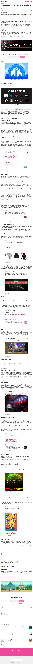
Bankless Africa (3, 456)
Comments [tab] (2, 613)
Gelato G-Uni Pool (28, 200)
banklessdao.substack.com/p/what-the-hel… (11, 164)
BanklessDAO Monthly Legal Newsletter (7, 640)
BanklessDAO (14, 54)
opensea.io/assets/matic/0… (9, 510)
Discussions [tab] (7, 624)
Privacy (16, 657)
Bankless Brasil (9, 456)
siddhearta (12, 36)
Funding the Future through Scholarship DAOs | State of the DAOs (12, 626)
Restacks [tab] (6, 613)
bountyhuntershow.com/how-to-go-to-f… (11, 319)
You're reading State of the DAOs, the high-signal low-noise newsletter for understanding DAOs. (14, 628)
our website (10, 363)
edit (23, 54)
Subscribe (27, 1)
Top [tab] (1, 624)
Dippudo (21, 36)
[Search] (31, 624)
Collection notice (22, 657)
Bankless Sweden (17, 456)
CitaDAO (11, 79)
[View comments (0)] (4, 10)
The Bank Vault (25, 204)
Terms (19, 657)
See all (2, 644)
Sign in (31, 1)
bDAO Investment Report (9, 176)
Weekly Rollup (3, 3)
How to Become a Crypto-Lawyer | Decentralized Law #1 (11, 639)
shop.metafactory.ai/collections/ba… (10, 251)
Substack (12, 662)
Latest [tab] (4, 624)
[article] (16, 628)
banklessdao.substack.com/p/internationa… (11, 444)
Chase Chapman (6, 301)
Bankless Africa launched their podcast (7, 459)
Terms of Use (20, 603)
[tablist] (4, 614)
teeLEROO (7, 36)
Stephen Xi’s (3, 176)
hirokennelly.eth (16, 36)
